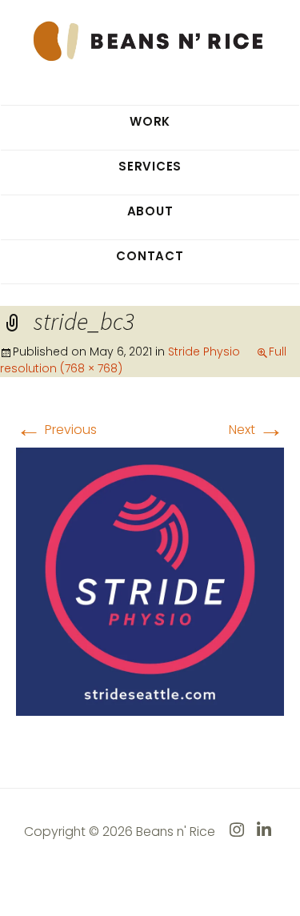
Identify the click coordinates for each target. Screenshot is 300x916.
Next (256, 429)
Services (150, 166)
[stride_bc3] (150, 581)
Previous (56, 429)
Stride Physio (204, 352)
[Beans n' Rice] (150, 39)
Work (150, 121)
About (150, 211)
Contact (149, 255)
